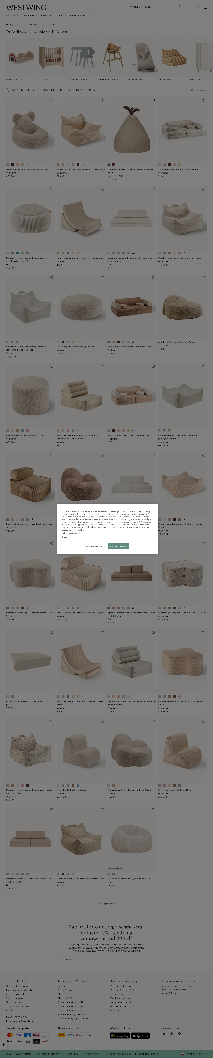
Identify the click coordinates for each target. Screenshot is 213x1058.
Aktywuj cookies (118, 546)
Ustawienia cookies (95, 546)
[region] (107, 529)
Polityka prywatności (71, 533)
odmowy (122, 527)
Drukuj (64, 537)
